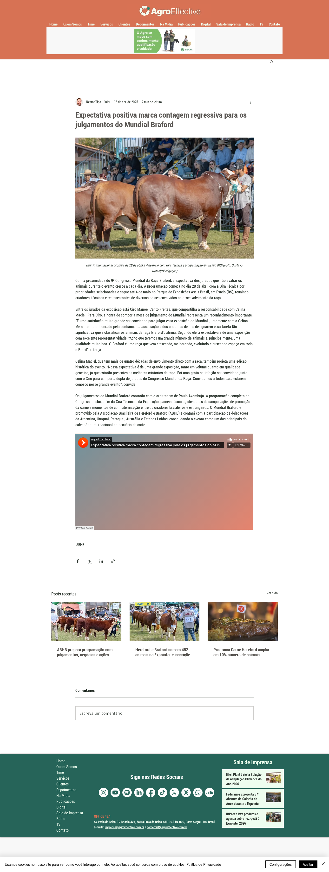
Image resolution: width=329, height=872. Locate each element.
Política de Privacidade (203, 864)
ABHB (80, 545)
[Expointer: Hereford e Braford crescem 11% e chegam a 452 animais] (165, 621)
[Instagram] (103, 792)
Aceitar (308, 864)
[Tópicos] (186, 792)
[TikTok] (162, 792)
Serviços (62, 778)
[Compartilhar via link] (113, 561)
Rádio (60, 818)
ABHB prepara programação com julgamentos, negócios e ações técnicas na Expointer (84, 652)
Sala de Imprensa (69, 813)
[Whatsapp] (198, 792)
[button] (271, 61)
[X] (174, 792)
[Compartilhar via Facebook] (77, 561)
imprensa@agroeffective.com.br (124, 827)
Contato (62, 830)
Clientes (62, 784)
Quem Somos (66, 767)
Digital (61, 807)
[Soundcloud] (209, 792)
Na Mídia (63, 795)
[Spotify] (127, 792)
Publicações (65, 801)
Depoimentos (66, 790)
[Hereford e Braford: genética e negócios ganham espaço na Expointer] (86, 621)
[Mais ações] (251, 102)
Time (60, 772)
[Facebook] (150, 792)
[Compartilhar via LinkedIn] (101, 561)
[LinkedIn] (139, 792)
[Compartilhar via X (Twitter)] (89, 561)
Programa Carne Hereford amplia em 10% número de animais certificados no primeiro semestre (242, 652)
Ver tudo (272, 593)
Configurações (281, 864)
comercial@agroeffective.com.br (167, 827)
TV (58, 824)
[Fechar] (323, 864)
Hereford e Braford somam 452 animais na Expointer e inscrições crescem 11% (163, 652)
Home (60, 761)
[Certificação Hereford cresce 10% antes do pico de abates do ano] (243, 621)
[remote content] (164, 482)
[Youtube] (115, 792)
